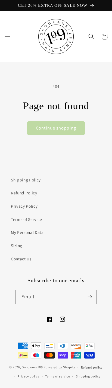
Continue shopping (56, 128)
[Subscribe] (89, 297)
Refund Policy (24, 192)
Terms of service (57, 376)
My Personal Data (27, 232)
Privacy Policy (24, 206)
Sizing (16, 245)
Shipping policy (88, 376)
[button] (7, 36)
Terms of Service (26, 219)
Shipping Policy (26, 180)
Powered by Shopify (59, 367)
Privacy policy (28, 376)
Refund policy (92, 367)
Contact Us (21, 258)
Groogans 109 (32, 367)
